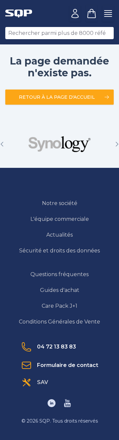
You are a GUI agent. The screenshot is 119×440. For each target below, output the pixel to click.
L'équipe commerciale (59, 219)
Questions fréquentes (59, 274)
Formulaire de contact (67, 365)
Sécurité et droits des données (59, 250)
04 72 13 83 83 (56, 347)
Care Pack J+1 (59, 306)
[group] (59, 144)
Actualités (59, 235)
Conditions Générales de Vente (59, 322)
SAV (42, 382)
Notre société (59, 203)
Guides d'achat (59, 290)
